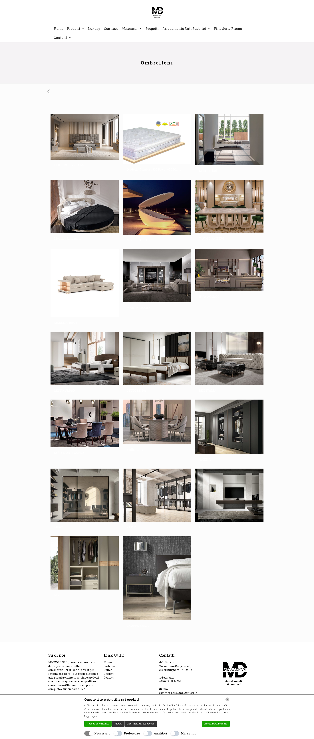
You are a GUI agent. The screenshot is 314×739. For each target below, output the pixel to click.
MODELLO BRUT (65, 323)
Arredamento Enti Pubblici (184, 28)
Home (58, 28)
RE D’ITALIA (207, 390)
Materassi (130, 28)
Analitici (160, 733)
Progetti (152, 28)
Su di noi (109, 666)
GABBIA (205, 459)
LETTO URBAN (65, 390)
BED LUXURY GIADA (69, 165)
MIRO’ (58, 527)
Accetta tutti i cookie (215, 723)
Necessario (102, 733)
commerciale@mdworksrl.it (178, 693)
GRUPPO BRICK (138, 625)
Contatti (60, 37)
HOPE (203, 527)
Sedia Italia (135, 450)
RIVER (58, 595)
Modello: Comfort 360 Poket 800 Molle (154, 169)
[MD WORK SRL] (157, 12)
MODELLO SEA (137, 240)
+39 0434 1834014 (170, 681)
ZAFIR (131, 527)
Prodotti (73, 28)
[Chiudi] (227, 699)
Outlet (108, 670)
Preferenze (132, 733)
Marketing (188, 733)
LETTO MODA (136, 390)
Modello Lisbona (138, 308)
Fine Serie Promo (228, 28)
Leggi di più (90, 716)
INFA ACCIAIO (209, 296)
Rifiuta (118, 723)
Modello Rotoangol (67, 238)
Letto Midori (208, 171)
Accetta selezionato (98, 723)
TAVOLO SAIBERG (211, 238)
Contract (111, 28)
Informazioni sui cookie (140, 723)
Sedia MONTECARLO (69, 453)
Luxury (94, 28)
